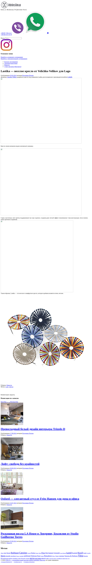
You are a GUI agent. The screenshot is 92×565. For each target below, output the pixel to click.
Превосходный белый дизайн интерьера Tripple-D (33, 429)
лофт (47, 558)
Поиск (3, 38)
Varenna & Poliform (71, 556)
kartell (69, 553)
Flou (43, 553)
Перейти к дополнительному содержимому (14, 58)
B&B (5, 553)
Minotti (17, 556)
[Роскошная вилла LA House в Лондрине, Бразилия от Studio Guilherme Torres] (12, 529)
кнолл (43, 558)
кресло (11, 387)
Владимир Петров (28, 75)
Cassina (23, 552)
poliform (27, 556)
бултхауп (23, 558)
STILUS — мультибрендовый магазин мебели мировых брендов (25, 560)
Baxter (8, 553)
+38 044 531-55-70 (6, 34)
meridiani (13, 556)
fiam (40, 553)
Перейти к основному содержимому (12, 57)
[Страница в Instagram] (7, 50)
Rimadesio (48, 556)
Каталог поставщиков (11, 62)
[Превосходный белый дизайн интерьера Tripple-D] (12, 424)
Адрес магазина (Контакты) (12, 66)
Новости (7, 65)
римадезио (65, 558)
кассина (38, 558)
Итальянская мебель (7, 558)
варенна (27, 558)
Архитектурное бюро (10, 63)
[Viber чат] (18, 33)
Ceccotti (29, 553)
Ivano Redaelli (63, 553)
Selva (53, 556)
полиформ (59, 558)
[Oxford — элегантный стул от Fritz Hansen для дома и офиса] (12, 494)
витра (32, 558)
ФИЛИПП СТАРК (17, 558)
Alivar (2, 553)
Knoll (80, 552)
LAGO (70, 77)
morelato (21, 556)
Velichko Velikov (12, 77)
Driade (37, 553)
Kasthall (74, 553)
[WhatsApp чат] (35, 33)
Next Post (4, 402)
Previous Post (13, 402)
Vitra (80, 555)
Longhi (88, 553)
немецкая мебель (52, 558)
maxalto (8, 556)
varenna (61, 556)
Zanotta (86, 556)
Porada (42, 556)
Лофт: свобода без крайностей (20, 463)
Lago (6, 387)
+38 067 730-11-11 (6, 33)
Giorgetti (57, 553)
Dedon (33, 553)
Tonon (57, 556)
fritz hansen (49, 553)
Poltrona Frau (35, 556)
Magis (3, 556)
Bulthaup (15, 553)
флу (69, 558)
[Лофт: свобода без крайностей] (12, 459)
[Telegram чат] (48, 33)
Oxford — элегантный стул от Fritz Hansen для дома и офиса (40, 498)
